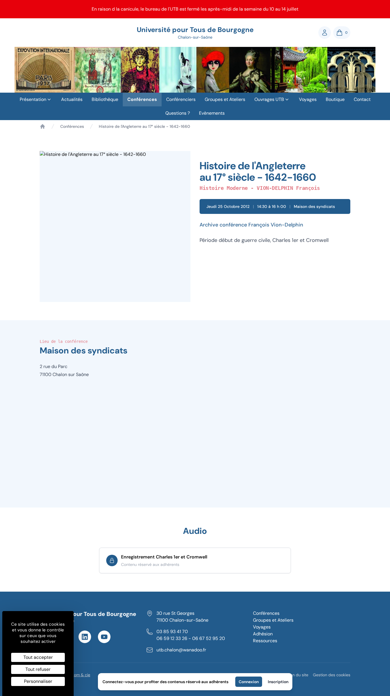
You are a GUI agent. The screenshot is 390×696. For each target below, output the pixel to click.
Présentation (33, 99)
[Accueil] (42, 126)
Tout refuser (38, 669)
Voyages (308, 99)
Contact (362, 99)
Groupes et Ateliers (225, 99)
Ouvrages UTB (269, 99)
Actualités (72, 99)
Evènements (212, 113)
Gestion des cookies (331, 674)
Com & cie (80, 674)
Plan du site (297, 674)
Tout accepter (38, 657)
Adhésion (263, 634)
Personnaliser (38, 681)
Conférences (142, 99)
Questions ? (177, 113)
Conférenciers (181, 99)
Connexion (249, 681)
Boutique (335, 99)
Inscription (278, 681)
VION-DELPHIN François (288, 188)
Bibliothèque (105, 99)
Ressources (265, 641)
